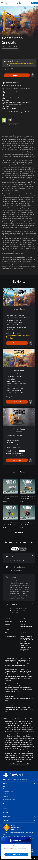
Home (4, 779)
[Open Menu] (2, 3)
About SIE (5, 786)
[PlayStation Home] (19, 3)
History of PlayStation (9, 799)
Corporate (5, 796)
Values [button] (5, 808)
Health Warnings (9, 696)
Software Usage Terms (31, 851)
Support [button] (5, 812)
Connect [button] (6, 820)
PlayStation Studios (8, 791)
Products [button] (6, 804)
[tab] (15, 548)
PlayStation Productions (9, 794)
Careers (5, 789)
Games (10, 779)
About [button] (5, 784)
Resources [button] (6, 816)
